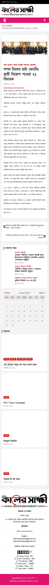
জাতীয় (15, 65)
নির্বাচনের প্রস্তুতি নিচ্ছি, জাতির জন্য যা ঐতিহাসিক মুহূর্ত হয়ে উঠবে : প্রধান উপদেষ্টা (25, 226)
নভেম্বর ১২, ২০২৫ (9, 84)
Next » (42, 293)
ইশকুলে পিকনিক (10, 441)
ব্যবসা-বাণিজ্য (21, 359)
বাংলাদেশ (17, 252)
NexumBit (34, 581)
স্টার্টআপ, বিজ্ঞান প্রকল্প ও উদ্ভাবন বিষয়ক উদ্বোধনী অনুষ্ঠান (28, 270)
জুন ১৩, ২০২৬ (19, 263)
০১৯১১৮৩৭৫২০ (26, 531)
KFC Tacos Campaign (14, 402)
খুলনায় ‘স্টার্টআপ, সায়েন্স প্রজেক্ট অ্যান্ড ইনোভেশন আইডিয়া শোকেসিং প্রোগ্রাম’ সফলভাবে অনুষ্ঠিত (29, 257)
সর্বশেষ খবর (10, 248)
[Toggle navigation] (5, 20)
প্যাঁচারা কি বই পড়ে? (12, 479)
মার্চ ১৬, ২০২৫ (8, 406)
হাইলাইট (32, 65)
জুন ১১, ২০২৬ (19, 283)
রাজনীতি (20, 65)
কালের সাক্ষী (30, 578)
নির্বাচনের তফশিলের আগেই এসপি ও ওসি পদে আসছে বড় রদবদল (24, 236)
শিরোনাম (26, 65)
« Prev (7, 293)
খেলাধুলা (24, 278)
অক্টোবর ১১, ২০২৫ (9, 368)
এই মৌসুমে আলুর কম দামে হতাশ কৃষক (20, 364)
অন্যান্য (6, 331)
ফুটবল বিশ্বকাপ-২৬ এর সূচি (25, 280)
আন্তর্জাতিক (18, 278)
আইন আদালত (8, 65)
